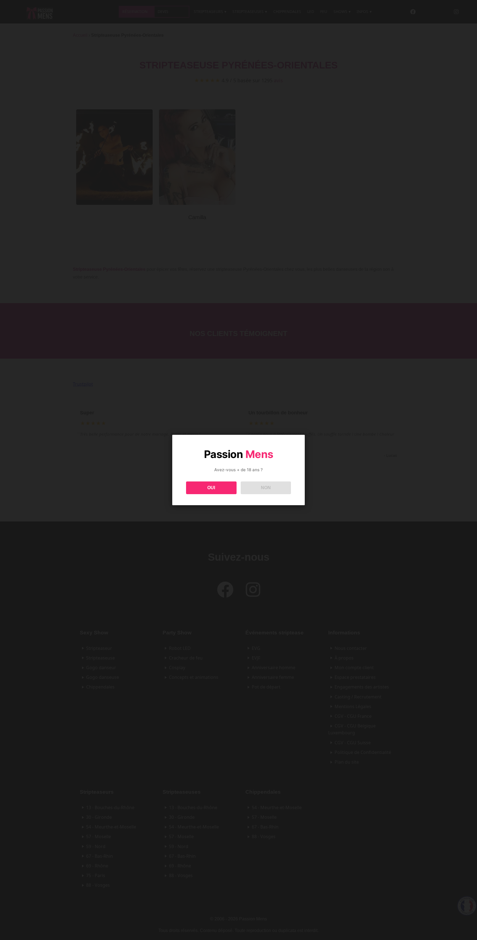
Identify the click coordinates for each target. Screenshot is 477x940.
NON (266, 487)
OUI (211, 487)
